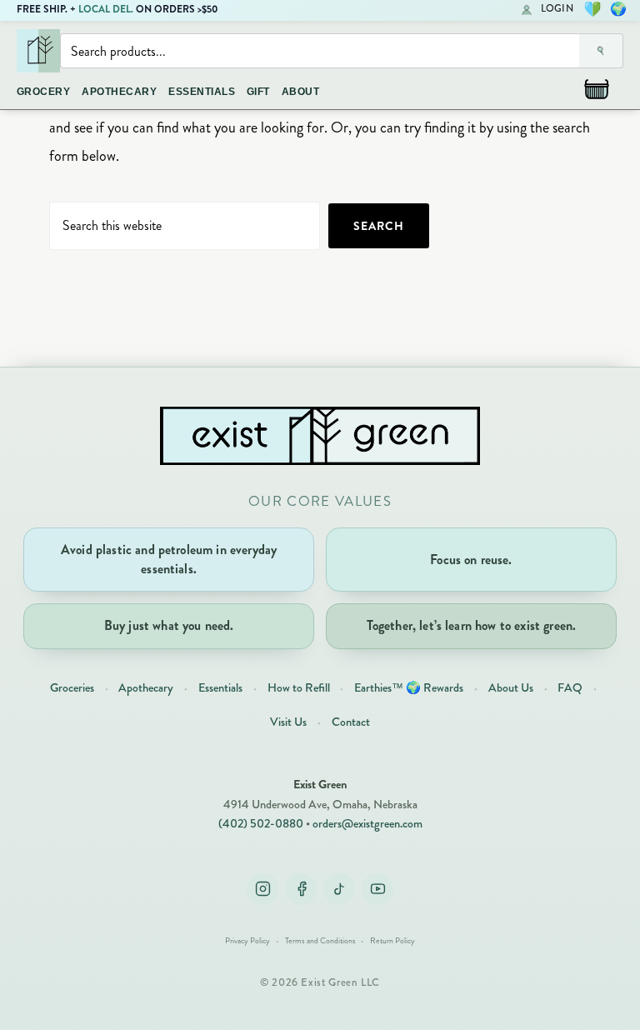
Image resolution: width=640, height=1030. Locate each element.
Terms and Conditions (320, 941)
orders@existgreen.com (367, 823)
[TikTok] (339, 889)
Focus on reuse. (471, 559)
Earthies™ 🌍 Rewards (408, 687)
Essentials (220, 687)
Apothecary (145, 687)
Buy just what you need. (169, 625)
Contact (351, 721)
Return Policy (392, 941)
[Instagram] (262, 889)
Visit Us (288, 721)
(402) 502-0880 (260, 823)
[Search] (601, 50)
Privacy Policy (247, 941)
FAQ (570, 687)
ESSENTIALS (201, 92)
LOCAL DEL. (105, 9)
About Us (510, 687)
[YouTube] (377, 889)
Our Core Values (320, 501)
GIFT (258, 92)
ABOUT (300, 92)
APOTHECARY (119, 92)
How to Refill (299, 687)
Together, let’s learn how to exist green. (472, 625)
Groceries (72, 687)
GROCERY (43, 92)
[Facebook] (301, 889)
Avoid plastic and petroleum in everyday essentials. (169, 559)
